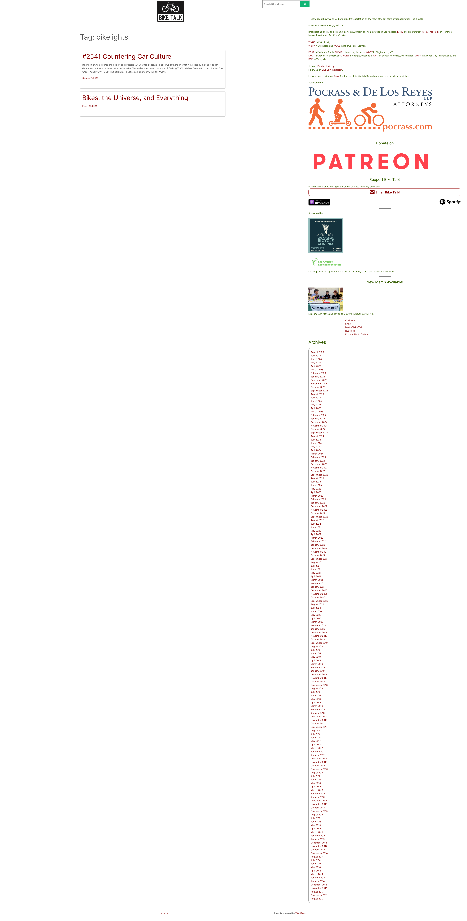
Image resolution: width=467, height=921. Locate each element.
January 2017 (317, 755)
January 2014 (318, 881)
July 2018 (315, 692)
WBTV (311, 46)
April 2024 (316, 450)
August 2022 (317, 520)
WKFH (418, 55)
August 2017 (317, 730)
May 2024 (316, 446)
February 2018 (318, 709)
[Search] (305, 4)
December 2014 (319, 842)
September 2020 (319, 601)
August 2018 (317, 688)
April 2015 (316, 828)
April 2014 (316, 870)
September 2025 (319, 390)
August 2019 (317, 646)
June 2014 (316, 863)
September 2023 (319, 474)
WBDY (369, 52)
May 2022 (316, 531)
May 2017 (316, 741)
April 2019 (316, 660)
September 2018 (319, 685)
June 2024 (316, 443)
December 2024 (319, 422)
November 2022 (319, 510)
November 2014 (319, 846)
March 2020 (317, 622)
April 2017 (316, 744)
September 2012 (319, 895)
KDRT (311, 52)
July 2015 (315, 818)
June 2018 (316, 695)
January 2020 (318, 629)
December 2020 (319, 590)
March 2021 (317, 580)
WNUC (311, 42)
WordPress (300, 913)
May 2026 (316, 362)
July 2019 (315, 650)
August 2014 (317, 856)
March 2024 (317, 453)
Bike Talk (165, 913)
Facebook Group (326, 66)
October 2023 (318, 471)
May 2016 (316, 783)
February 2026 (318, 373)
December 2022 (319, 506)
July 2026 (316, 355)
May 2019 (316, 657)
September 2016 (319, 769)
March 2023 (317, 496)
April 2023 (316, 492)
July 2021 (315, 566)
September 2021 (319, 559)
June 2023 (316, 485)
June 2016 (316, 779)
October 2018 (318, 681)
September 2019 (319, 643)
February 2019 (318, 667)
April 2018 (316, 702)
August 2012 (317, 898)
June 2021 (316, 569)
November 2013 (319, 888)
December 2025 (319, 380)
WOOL (337, 46)
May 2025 (316, 404)
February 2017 (318, 751)
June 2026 (316, 359)
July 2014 (316, 860)
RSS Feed (350, 331)
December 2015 (319, 800)
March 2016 (317, 790)
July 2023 (316, 481)
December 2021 (319, 548)
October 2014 (318, 849)
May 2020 (316, 615)
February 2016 (318, 793)
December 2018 (319, 674)
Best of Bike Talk (354, 327)
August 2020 (317, 604)
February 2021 (318, 583)
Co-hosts (350, 320)
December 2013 (319, 884)
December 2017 (319, 716)
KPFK (400, 32)
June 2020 (316, 611)
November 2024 (319, 425)
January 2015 (318, 839)
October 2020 (318, 597)
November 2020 (319, 594)
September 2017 (319, 727)
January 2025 (318, 418)
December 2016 (319, 758)
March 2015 (317, 832)
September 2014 (319, 853)
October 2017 (318, 723)
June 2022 (316, 527)
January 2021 (318, 587)
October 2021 (318, 555)
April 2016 (316, 786)
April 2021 (316, 576)
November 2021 (319, 551)
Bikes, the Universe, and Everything (135, 98)
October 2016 (318, 765)
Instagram (337, 70)
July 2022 (316, 523)
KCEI (310, 59)
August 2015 (317, 814)
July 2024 (316, 439)
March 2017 (317, 748)
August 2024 (317, 436)
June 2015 (316, 821)
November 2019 (319, 636)
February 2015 (318, 835)
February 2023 (318, 499)
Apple (336, 76)
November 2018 (319, 678)
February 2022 (318, 541)
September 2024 (319, 432)
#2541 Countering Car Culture (126, 56)
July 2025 (316, 397)
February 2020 (318, 625)
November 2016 (319, 762)
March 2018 (317, 706)
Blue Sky (326, 70)
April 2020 (316, 618)
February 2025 (318, 415)
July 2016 (315, 776)
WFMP (338, 52)
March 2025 (317, 411)
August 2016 (317, 772)
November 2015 (319, 804)
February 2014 (318, 877)
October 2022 (318, 513)
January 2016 (318, 797)
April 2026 (316, 366)
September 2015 (319, 811)
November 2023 (319, 467)
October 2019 (318, 639)
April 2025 (316, 408)
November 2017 (319, 720)
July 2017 (315, 734)
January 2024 (318, 460)
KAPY (376, 55)
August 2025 (317, 394)
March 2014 (317, 874)
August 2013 (317, 891)
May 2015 (316, 825)
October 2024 (318, 429)
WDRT (346, 55)
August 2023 (317, 478)
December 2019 (319, 632)
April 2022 (316, 534)
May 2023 (316, 488)
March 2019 (317, 664)
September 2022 (319, 516)
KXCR (311, 55)
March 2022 (317, 537)
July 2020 (316, 608)
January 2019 (318, 671)
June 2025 (316, 401)
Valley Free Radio (431, 32)
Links (348, 323)
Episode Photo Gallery (356, 334)
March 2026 (317, 369)
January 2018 (318, 713)
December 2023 (319, 464)
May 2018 (316, 699)
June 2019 (316, 653)
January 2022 (318, 545)
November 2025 (319, 383)
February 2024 (318, 457)
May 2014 (316, 867)
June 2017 (316, 737)
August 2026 (317, 352)
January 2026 (318, 376)
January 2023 (318, 502)
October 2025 (318, 387)
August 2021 (317, 562)
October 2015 (318, 807)
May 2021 (316, 573)
